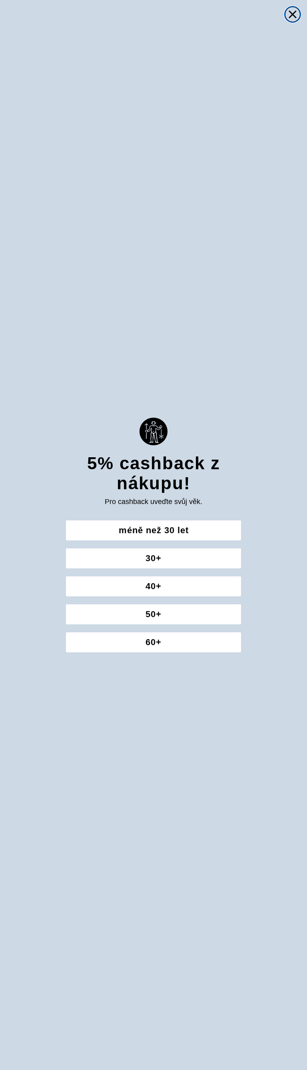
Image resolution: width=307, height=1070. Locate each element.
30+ (153, 558)
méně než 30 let (154, 530)
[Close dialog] (293, 14)
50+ (153, 614)
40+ (153, 586)
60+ (153, 642)
